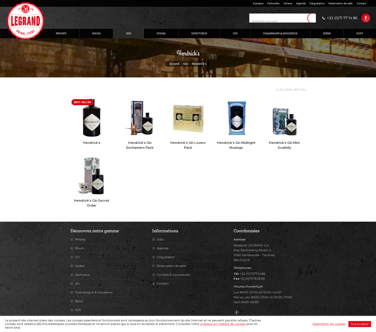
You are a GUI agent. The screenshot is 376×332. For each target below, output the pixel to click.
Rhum (79, 248)
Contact (163, 283)
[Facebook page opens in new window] (365, 18)
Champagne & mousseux (94, 292)
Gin (77, 257)
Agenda (162, 248)
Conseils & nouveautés (173, 275)
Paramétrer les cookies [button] (329, 324)
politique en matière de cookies (223, 324)
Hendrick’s (91, 143)
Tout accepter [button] (360, 324)
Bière (79, 301)
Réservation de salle (171, 266)
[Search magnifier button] (313, 18)
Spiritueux (82, 275)
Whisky (80, 239)
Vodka (79, 266)
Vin (77, 283)
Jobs (160, 239)
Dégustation (166, 257)
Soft (78, 310)
